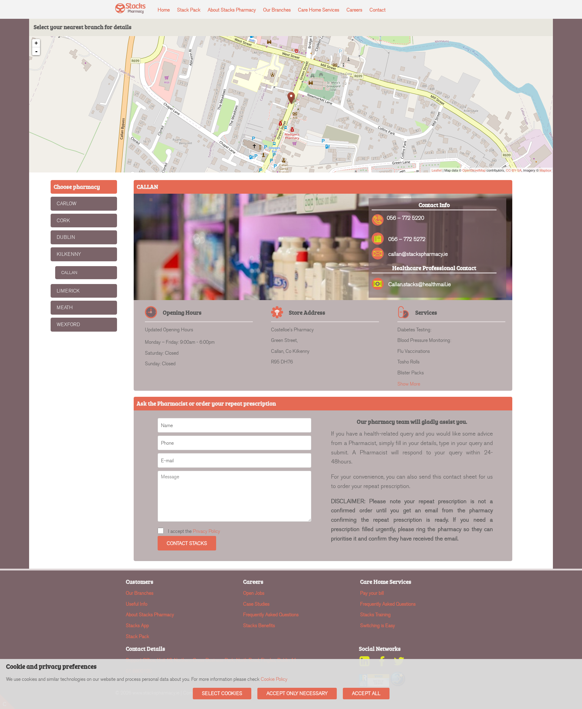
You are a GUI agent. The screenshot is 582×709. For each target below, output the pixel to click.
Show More (408, 384)
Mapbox (545, 170)
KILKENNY (69, 254)
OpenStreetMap (474, 170)
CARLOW (66, 203)
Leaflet (437, 170)
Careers (354, 10)
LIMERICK (68, 291)
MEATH (65, 307)
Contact (378, 10)
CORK (63, 220)
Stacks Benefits (259, 625)
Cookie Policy (274, 679)
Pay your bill (372, 593)
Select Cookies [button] (222, 693)
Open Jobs (253, 593)
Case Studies (256, 604)
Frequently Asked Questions (271, 614)
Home (164, 10)
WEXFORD (68, 324)
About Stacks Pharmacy (232, 10)
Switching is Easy (377, 625)
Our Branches (277, 10)
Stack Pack (188, 10)
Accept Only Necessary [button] (297, 693)
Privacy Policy (206, 531)
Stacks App (137, 625)
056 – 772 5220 (405, 218)
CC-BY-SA (513, 170)
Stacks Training (375, 614)
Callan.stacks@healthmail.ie (419, 284)
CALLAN (69, 272)
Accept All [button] (366, 693)
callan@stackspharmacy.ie (418, 254)
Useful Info (136, 604)
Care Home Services (318, 10)
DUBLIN (66, 237)
